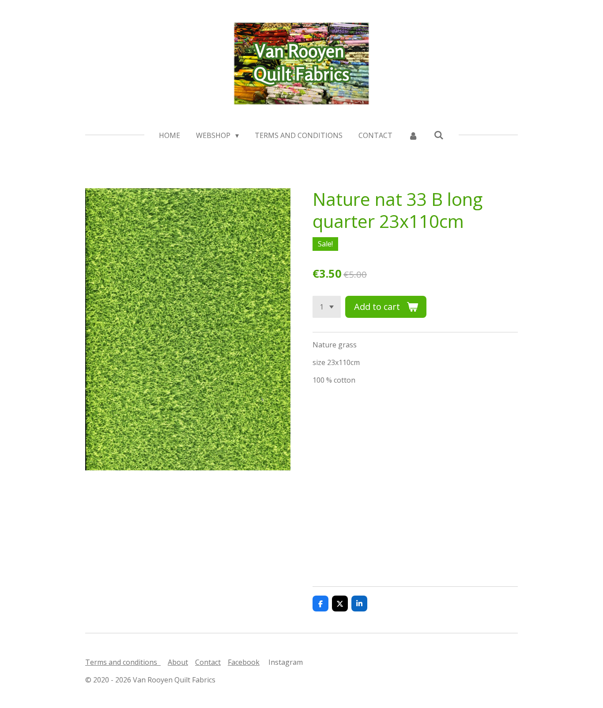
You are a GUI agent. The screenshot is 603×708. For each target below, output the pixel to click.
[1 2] (327, 307)
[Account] (413, 135)
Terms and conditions (123, 662)
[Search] (438, 135)
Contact (208, 662)
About (178, 662)
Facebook (244, 662)
